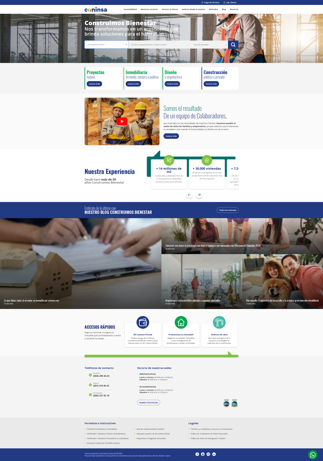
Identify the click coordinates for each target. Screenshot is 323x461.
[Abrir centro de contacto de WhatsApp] (312, 454)
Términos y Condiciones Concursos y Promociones (212, 429)
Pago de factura (211, 2)
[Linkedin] (214, 454)
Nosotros (234, 9)
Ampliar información (148, 402)
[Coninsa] (96, 9)
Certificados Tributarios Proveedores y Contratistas (108, 438)
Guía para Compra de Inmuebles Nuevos (103, 443)
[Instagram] (208, 454)
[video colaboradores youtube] (122, 121)
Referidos (213, 9)
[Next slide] (199, 194)
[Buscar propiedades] (233, 44)
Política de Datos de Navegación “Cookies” (208, 438)
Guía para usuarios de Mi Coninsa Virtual (153, 433)
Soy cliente (231, 2)
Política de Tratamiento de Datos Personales (209, 433)
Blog (224, 9)
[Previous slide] (189, 194)
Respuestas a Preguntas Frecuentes (151, 438)
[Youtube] (203, 454)
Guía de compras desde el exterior (151, 429)
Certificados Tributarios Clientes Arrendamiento (106, 433)
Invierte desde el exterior (193, 9)
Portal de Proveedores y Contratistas (102, 429)
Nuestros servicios (149, 9)
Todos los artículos (227, 210)
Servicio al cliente (170, 9)
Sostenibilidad (130, 9)
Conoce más (94, 84)
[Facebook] (197, 454)
